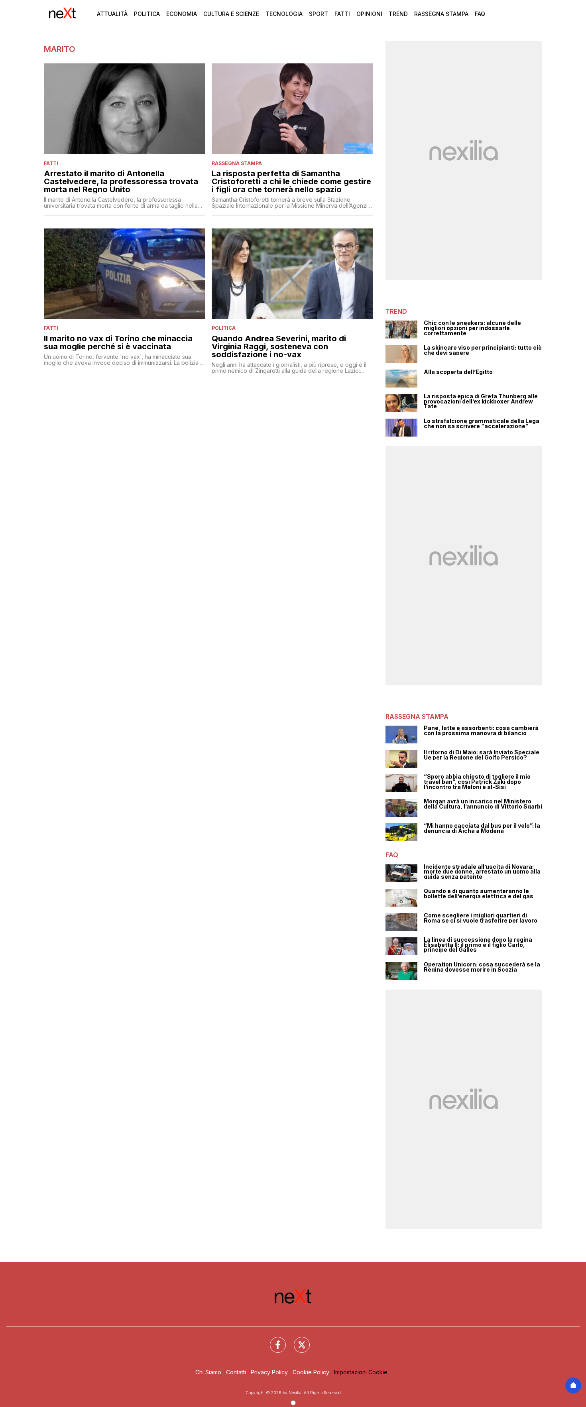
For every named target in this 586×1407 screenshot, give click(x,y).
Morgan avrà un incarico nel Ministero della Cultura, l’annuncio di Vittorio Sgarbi (483, 804)
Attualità (112, 13)
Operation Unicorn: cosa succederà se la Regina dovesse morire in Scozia (482, 967)
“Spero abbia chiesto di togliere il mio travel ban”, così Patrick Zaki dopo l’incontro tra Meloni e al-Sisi (477, 781)
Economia (181, 13)
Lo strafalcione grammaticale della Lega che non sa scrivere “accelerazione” (481, 424)
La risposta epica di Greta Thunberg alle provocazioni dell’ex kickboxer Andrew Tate (481, 401)
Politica (147, 13)
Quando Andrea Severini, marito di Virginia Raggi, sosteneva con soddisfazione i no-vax (279, 346)
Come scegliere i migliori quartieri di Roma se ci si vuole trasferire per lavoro (480, 918)
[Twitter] (297, 1340)
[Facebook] (273, 1340)
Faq (480, 13)
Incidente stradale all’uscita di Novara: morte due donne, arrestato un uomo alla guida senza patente (482, 872)
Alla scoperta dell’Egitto (458, 372)
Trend (398, 13)
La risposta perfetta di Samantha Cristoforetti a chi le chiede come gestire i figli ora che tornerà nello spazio (291, 181)
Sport (318, 13)
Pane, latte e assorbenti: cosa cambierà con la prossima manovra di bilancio (481, 731)
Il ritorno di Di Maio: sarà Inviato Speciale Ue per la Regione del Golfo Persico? (481, 755)
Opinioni (369, 13)
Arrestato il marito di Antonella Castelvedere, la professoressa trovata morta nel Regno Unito (121, 181)
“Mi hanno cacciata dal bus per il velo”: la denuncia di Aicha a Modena (482, 828)
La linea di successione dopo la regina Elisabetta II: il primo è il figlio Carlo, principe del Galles (478, 944)
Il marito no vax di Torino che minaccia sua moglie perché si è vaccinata (118, 342)
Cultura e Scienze (231, 13)
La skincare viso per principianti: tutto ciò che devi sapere (483, 350)
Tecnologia (284, 13)
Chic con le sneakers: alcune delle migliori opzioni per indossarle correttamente (472, 328)
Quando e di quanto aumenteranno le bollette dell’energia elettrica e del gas (478, 894)
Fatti (342, 13)
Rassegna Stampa (441, 13)
